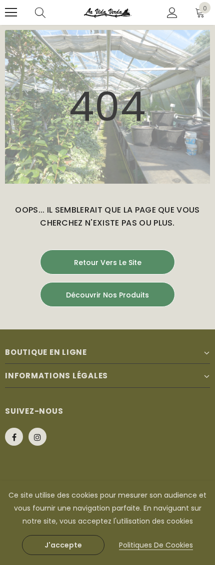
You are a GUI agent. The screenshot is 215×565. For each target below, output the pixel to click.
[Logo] (108, 12)
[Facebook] (14, 437)
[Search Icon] (40, 12)
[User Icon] (172, 12)
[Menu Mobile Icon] (11, 12)
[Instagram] (37, 437)
